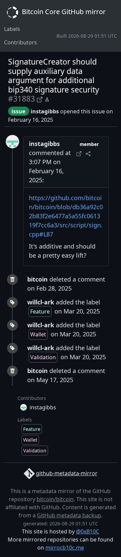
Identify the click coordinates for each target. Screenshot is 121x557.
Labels (12, 29)
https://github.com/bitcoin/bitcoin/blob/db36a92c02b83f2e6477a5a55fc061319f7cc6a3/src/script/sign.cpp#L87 (66, 216)
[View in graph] (47, 99)
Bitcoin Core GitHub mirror (63, 11)
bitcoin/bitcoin (55, 499)
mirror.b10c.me (64, 547)
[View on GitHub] (40, 99)
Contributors (20, 42)
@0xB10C (87, 531)
